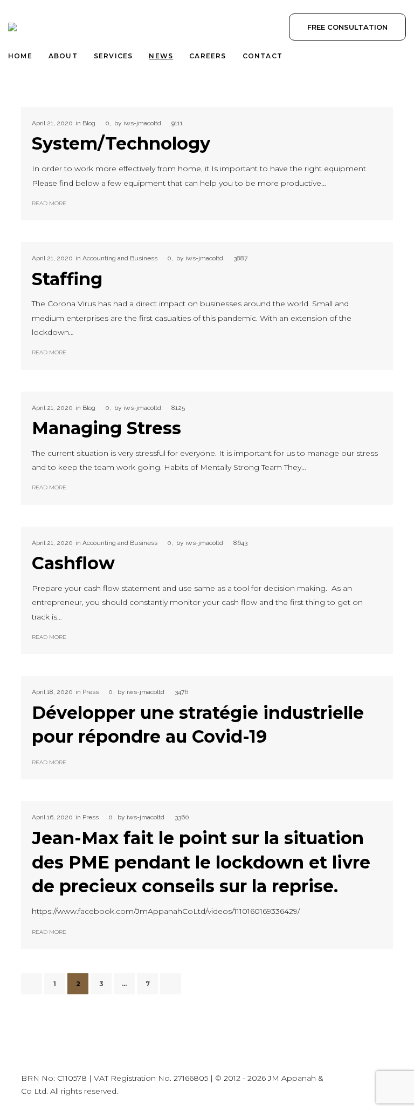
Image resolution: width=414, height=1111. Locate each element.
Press (90, 692)
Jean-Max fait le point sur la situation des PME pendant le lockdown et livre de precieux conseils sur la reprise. (201, 862)
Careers (207, 56)
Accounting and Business (119, 258)
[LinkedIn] (359, 1085)
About (63, 56)
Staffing (67, 278)
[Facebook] (384, 1085)
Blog (88, 123)
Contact (262, 56)
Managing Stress (106, 428)
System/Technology (121, 143)
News (161, 56)
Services (113, 56)
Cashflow (73, 563)
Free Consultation (347, 27)
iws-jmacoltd (142, 123)
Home (20, 56)
